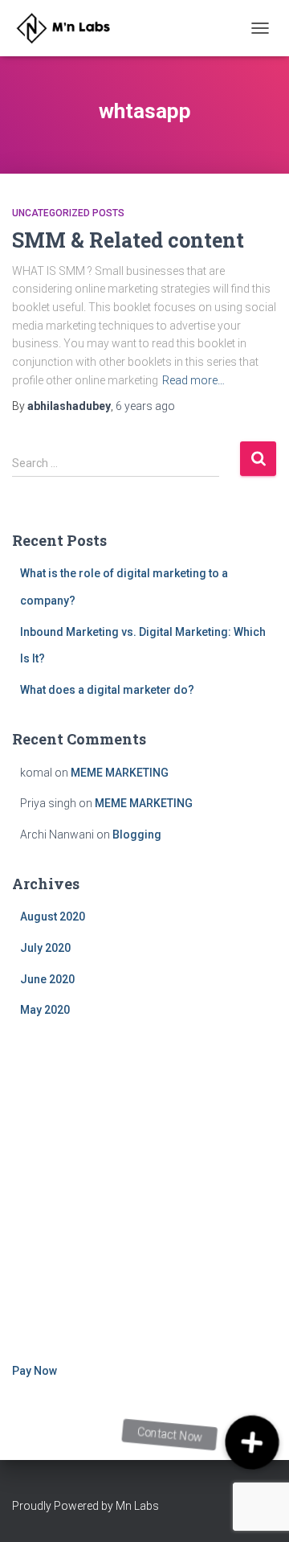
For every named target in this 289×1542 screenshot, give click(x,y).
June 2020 (47, 979)
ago (145, 406)
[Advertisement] (144, 1193)
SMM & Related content (128, 240)
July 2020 (45, 947)
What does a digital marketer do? (107, 689)
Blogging (136, 834)
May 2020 (45, 1009)
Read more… (193, 380)
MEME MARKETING (120, 772)
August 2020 (52, 916)
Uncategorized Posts (68, 213)
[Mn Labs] (74, 28)
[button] (252, 1442)
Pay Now (34, 1370)
